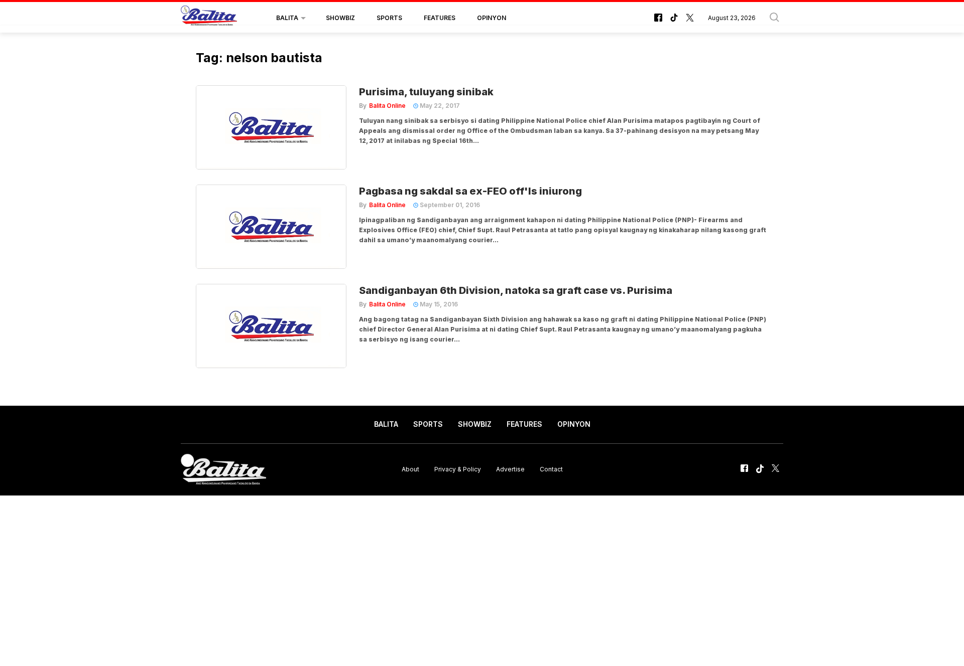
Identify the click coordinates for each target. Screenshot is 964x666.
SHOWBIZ (340, 18)
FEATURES (439, 18)
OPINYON (491, 18)
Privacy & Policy (457, 469)
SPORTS (389, 18)
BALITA (287, 18)
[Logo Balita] (209, 18)
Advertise (510, 469)
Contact (551, 469)
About (410, 469)
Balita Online (387, 105)
